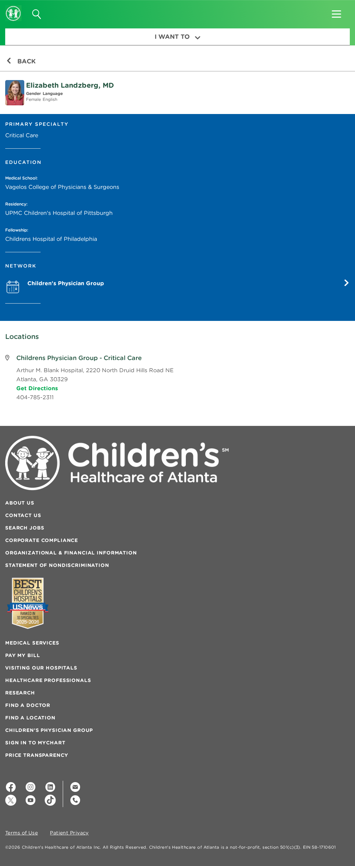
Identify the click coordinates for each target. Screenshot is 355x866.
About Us (19, 503)
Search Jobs (24, 528)
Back (26, 61)
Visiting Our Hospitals (41, 668)
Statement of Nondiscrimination (57, 565)
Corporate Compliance (41, 540)
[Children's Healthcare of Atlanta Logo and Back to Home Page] (13, 8)
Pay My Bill (22, 655)
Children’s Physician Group (49, 730)
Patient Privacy (69, 833)
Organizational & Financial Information (71, 553)
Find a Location (30, 718)
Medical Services (32, 643)
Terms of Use (21, 833)
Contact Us (23, 515)
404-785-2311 (35, 397)
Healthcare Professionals (48, 680)
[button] (336, 12)
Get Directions (37, 388)
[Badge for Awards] (27, 603)
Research (20, 693)
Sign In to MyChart (35, 743)
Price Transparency (36, 755)
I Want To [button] (172, 37)
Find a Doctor (27, 705)
